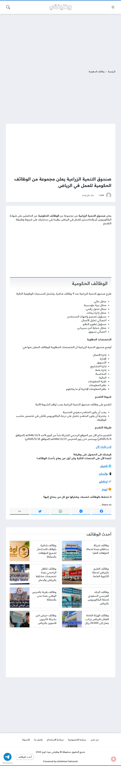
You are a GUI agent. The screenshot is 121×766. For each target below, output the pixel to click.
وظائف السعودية (96, 71)
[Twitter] (40, 511)
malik (101, 195)
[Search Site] (8, 7)
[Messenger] (81, 511)
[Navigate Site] (113, 7)
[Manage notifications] (113, 759)
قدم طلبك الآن (103, 446)
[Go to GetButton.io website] (8, 763)
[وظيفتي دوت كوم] (60, 7)
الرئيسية (111, 71)
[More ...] (19, 511)
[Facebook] (101, 511)
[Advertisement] (60, 40)
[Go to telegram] (8, 757)
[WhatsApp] (60, 511)
